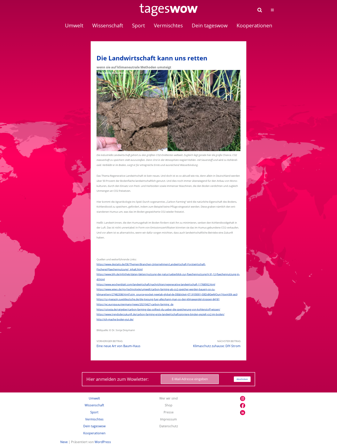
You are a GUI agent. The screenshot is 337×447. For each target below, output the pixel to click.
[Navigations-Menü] (272, 10)
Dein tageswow (94, 426)
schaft (107, 25)
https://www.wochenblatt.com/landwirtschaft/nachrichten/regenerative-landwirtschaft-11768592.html (156, 284)
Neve (64, 442)
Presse (169, 412)
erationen (254, 25)
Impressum (168, 419)
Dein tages (210, 25)
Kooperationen (94, 433)
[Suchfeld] (259, 9)
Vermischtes (94, 419)
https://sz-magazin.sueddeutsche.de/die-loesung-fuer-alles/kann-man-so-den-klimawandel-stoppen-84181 (158, 299)
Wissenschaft (94, 405)
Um (74, 25)
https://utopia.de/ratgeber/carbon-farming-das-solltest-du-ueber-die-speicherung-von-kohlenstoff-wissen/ (158, 309)
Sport (94, 412)
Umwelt (94, 398)
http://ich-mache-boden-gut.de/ (115, 319)
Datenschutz (168, 426)
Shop (168, 405)
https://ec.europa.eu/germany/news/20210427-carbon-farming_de (135, 304)
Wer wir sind (168, 398)
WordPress (103, 442)
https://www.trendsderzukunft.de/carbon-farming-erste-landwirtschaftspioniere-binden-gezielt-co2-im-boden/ (160, 314)
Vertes (168, 25)
